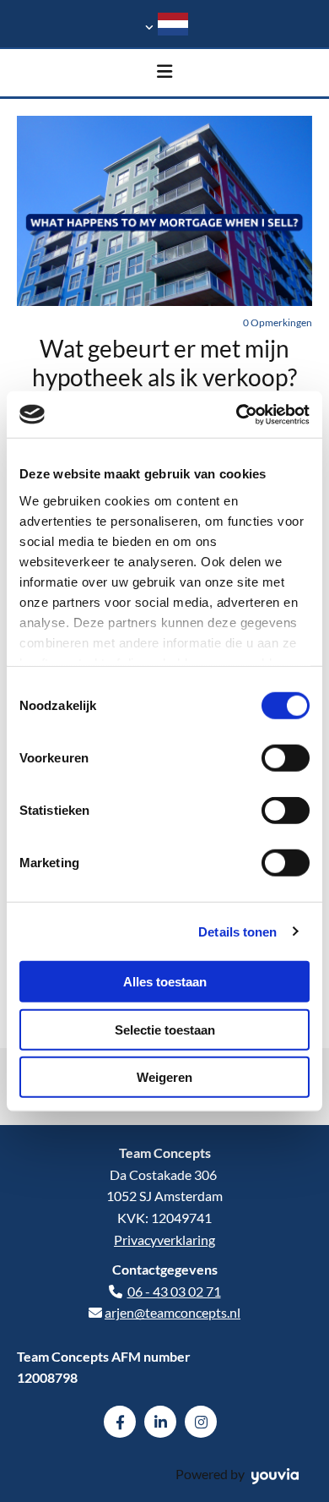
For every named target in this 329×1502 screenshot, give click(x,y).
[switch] (286, 758)
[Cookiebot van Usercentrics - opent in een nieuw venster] (237, 414)
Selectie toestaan (165, 1029)
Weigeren (164, 1077)
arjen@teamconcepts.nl (172, 1312)
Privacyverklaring (164, 1240)
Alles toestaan (165, 982)
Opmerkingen (277, 322)
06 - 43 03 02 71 (174, 1291)
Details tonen (237, 931)
